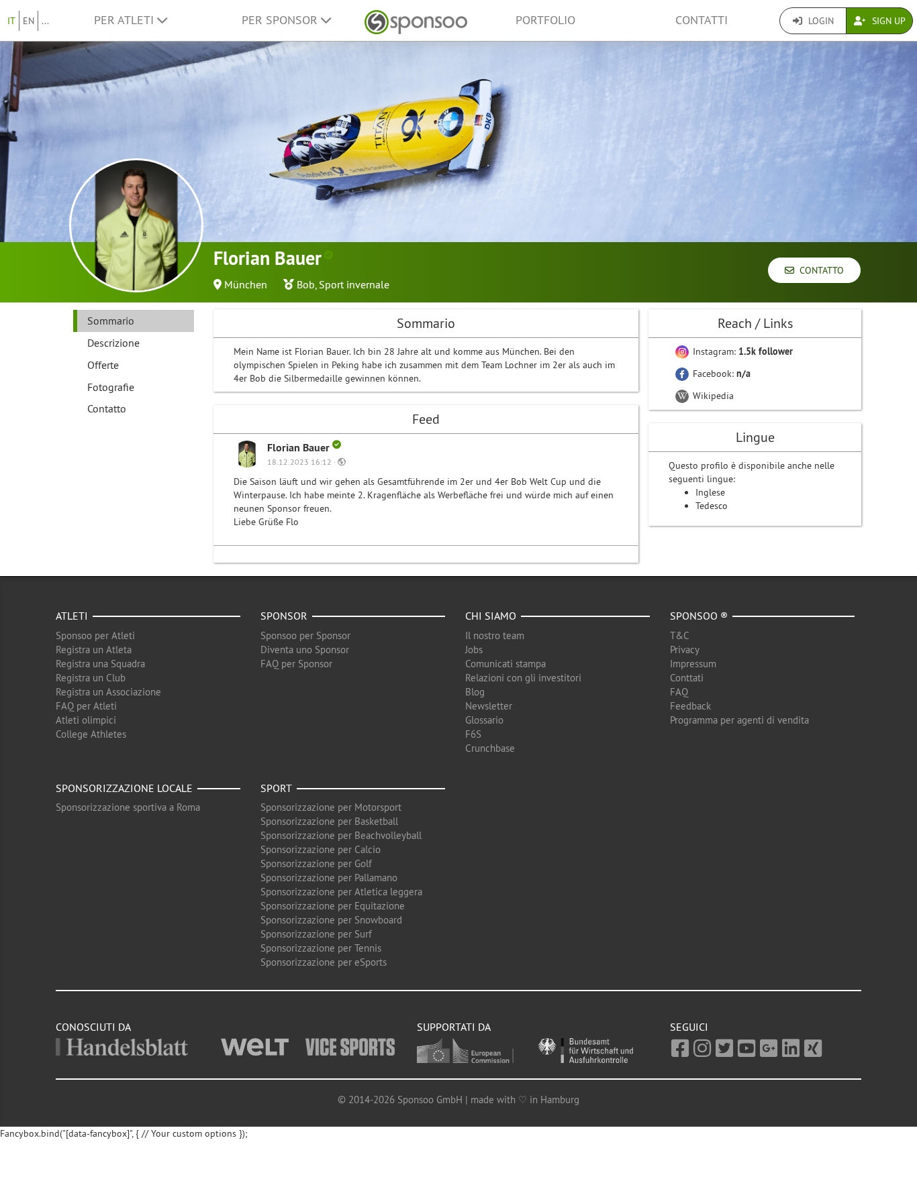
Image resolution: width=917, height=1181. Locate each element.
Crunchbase (490, 748)
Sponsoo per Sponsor (305, 635)
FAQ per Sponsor (296, 663)
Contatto (819, 270)
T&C (679, 635)
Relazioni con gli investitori (523, 677)
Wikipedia (712, 396)
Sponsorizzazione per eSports (323, 962)
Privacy (684, 649)
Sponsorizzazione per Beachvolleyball (341, 835)
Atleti (72, 615)
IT (11, 21)
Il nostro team (494, 635)
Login (820, 21)
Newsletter (488, 705)
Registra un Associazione (108, 691)
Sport (276, 788)
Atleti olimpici (86, 720)
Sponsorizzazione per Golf (316, 863)
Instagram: (741, 351)
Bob (306, 284)
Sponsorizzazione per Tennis (320, 948)
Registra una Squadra (100, 663)
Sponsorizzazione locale (124, 788)
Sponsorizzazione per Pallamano (328, 877)
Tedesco (711, 506)
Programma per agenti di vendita (739, 720)
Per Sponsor (281, 20)
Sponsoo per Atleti (95, 635)
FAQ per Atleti (86, 705)
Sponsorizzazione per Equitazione (332, 905)
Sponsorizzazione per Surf (316, 933)
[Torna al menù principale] (416, 20)
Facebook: (720, 374)
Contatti (701, 20)
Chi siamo (490, 615)
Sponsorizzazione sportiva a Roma (128, 807)
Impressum (693, 663)
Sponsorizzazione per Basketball (329, 821)
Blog (475, 691)
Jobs (474, 649)
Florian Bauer (299, 448)
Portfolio (545, 20)
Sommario (110, 320)
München (245, 284)
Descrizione (113, 342)
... (45, 21)
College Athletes (91, 734)
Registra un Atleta (94, 649)
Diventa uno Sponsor (304, 649)
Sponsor (283, 615)
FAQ (679, 691)
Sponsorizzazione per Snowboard (331, 919)
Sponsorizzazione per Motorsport (330, 807)
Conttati (687, 677)
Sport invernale (354, 284)
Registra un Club (91, 677)
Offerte (103, 365)
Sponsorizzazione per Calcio (320, 849)
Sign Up (887, 21)
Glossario (484, 720)
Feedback (690, 705)
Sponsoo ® (699, 615)
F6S (473, 734)
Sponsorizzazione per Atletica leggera (341, 891)
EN (28, 21)
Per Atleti (125, 20)
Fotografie (110, 387)
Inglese (710, 492)
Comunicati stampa (505, 663)
